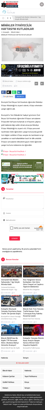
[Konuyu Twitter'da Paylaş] (8, 92)
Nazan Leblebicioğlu (24, 81)
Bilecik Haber (15, 32)
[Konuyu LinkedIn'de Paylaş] (19, 92)
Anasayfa (6, 32)
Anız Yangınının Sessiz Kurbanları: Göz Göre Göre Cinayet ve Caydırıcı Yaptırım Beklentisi (28, 19)
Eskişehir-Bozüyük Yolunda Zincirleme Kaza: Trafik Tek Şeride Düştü (11, 311)
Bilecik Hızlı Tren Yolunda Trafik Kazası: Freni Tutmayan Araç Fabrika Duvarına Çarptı (33, 312)
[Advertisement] (22, 387)
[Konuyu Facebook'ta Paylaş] (3, 92)
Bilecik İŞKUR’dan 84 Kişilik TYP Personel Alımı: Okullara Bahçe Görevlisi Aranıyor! (10, 341)
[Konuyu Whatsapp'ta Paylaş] (14, 92)
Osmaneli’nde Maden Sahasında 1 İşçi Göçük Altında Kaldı (10, 282)
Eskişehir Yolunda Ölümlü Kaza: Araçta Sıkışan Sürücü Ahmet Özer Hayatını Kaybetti (33, 341)
